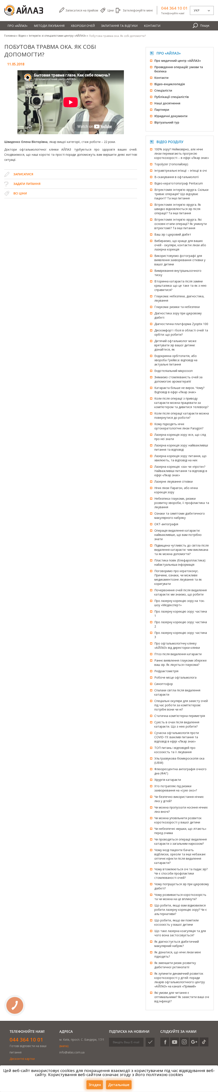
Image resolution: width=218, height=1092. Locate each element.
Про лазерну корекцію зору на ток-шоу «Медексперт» (179, 603)
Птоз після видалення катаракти (178, 654)
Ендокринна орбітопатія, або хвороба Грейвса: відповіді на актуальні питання (175, 360)
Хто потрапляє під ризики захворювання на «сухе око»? (175, 788)
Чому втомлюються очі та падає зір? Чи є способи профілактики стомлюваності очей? (181, 873)
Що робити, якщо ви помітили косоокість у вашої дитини (176, 922)
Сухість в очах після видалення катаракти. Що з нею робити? (176, 724)
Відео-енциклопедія (169, 84)
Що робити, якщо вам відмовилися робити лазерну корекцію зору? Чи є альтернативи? (180, 909)
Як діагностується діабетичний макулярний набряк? (176, 943)
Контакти (152, 26)
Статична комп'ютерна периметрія (179, 716)
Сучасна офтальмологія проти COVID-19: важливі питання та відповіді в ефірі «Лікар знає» (176, 737)
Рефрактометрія (166, 671)
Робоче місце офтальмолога (175, 677)
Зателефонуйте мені (138, 10)
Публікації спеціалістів (171, 97)
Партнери (161, 110)
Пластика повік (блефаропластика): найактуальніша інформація (180, 562)
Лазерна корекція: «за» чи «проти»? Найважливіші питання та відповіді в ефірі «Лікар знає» (180, 471)
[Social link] (164, 1041)
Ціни (110, 10)
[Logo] (23, 10)
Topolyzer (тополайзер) (171, 164)
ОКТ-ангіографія (166, 524)
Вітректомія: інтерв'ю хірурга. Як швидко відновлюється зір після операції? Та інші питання (177, 209)
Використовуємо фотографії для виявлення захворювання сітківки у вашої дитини (179, 260)
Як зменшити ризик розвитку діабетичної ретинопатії (175, 965)
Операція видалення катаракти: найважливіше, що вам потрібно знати (178, 534)
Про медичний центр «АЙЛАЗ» (177, 61)
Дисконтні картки (22, 1059)
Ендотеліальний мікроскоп (173, 371)
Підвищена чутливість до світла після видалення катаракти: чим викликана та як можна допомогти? (181, 549)
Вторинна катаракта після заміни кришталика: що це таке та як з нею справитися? (180, 285)
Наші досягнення (167, 103)
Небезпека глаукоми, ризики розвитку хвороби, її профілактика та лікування (181, 502)
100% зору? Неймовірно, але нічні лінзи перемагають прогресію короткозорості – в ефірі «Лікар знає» (181, 153)
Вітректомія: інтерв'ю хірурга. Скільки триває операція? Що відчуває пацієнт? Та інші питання (181, 194)
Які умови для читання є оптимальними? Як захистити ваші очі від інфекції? (181, 997)
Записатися (82, 10)
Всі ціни (20, 193)
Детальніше (118, 1084)
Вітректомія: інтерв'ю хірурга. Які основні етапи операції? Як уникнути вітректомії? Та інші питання (180, 223)
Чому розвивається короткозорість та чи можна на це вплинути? (180, 897)
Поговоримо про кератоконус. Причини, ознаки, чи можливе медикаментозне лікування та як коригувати (178, 577)
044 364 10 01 (174, 8)
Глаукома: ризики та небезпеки (177, 307)
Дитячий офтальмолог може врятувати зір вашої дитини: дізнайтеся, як (175, 345)
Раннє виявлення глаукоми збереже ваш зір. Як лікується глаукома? (180, 662)
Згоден (95, 1084)
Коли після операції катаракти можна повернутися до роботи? (181, 415)
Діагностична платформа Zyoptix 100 (181, 324)
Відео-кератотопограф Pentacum (178, 183)
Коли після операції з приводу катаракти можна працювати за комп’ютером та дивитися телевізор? (181, 402)
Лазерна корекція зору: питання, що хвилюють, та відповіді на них (180, 458)
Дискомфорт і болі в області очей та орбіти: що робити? (181, 332)
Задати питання (26, 184)
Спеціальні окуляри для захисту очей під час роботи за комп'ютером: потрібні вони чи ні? (181, 705)
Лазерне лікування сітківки (173, 481)
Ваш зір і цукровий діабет (172, 234)
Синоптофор (163, 684)
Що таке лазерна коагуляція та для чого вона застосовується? (180, 933)
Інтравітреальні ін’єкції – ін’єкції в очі (180, 170)
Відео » (23, 35)
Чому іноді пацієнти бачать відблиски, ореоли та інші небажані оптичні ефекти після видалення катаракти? (179, 856)
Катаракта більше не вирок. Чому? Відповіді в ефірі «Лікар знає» (179, 390)
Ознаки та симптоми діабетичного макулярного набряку (179, 515)
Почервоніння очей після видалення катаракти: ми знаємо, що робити (180, 592)
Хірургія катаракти (167, 780)
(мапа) (64, 1046)
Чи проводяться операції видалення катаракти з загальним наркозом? (180, 841)
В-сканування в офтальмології (176, 177)
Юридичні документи (170, 116)
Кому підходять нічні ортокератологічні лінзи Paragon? (178, 426)
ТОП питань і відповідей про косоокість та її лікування (174, 750)
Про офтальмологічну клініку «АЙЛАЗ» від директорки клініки (177, 645)
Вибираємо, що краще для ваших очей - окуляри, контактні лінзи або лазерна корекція (180, 245)
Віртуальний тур (166, 122)
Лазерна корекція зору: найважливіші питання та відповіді (181, 447)
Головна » (10, 35)
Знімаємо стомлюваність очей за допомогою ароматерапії (178, 379)
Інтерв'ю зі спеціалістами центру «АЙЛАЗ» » (58, 35)
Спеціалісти (163, 90)
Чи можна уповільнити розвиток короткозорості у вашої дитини (178, 820)
